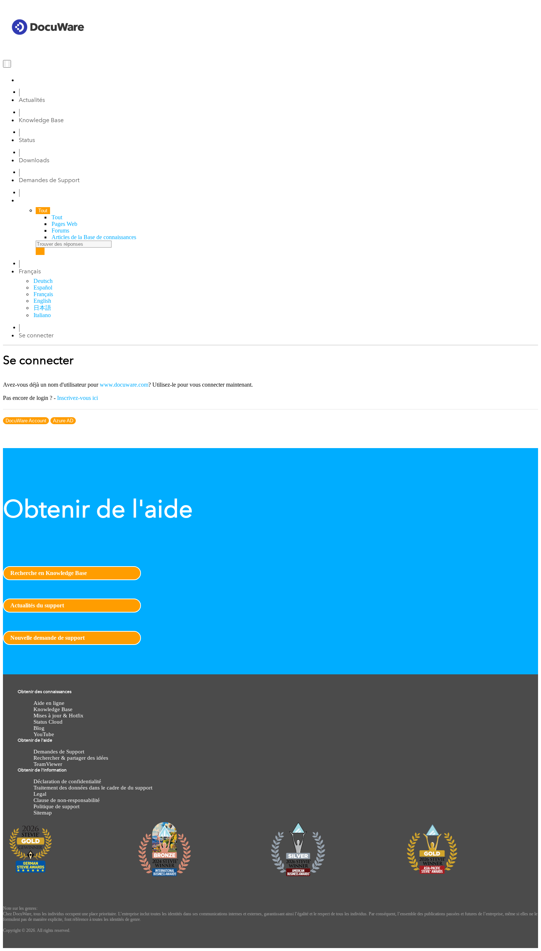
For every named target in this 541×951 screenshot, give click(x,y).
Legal (39, 794)
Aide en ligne (48, 703)
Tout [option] (57, 217)
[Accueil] (21, 80)
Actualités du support (37, 605)
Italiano (42, 315)
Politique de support (56, 806)
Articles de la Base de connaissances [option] (94, 237)
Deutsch (43, 281)
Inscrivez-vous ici (77, 398)
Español (42, 287)
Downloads (34, 160)
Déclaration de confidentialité (67, 781)
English (42, 301)
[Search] (40, 251)
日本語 (42, 308)
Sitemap (42, 813)
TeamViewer (47, 764)
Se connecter (36, 335)
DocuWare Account (26, 420)
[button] (30, 271)
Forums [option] (60, 230)
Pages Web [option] (64, 224)
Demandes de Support (49, 180)
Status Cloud (48, 722)
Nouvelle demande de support (47, 638)
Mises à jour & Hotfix (58, 715)
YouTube (43, 734)
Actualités (32, 99)
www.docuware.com (124, 385)
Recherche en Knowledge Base (48, 573)
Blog (39, 728)
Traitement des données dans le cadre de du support (92, 788)
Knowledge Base (41, 120)
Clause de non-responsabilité (66, 800)
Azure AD (63, 420)
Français (43, 294)
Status (27, 139)
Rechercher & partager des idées (70, 758)
